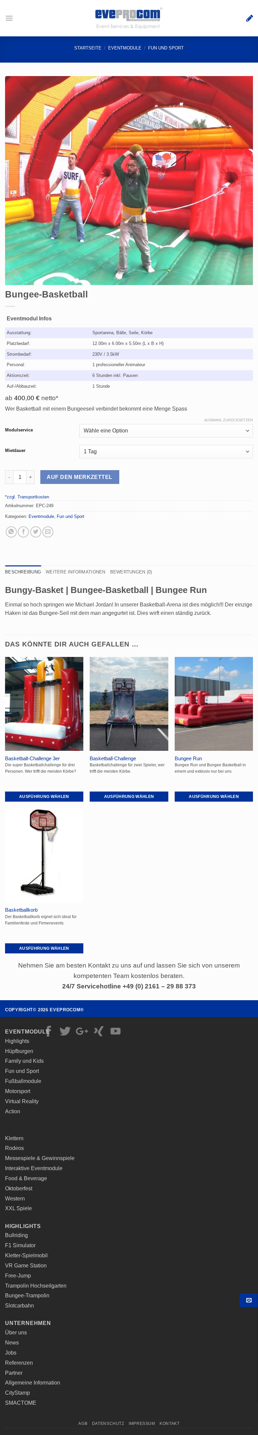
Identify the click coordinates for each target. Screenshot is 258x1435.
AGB (82, 1423)
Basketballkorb (21, 910)
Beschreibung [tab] (23, 571)
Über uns (16, 1332)
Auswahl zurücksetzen (228, 420)
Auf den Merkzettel (79, 477)
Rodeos (14, 1148)
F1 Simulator (20, 1245)
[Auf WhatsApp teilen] (11, 531)
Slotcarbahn (19, 1305)
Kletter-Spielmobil (26, 1255)
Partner (14, 1373)
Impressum (142, 1423)
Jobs (10, 1353)
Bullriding (16, 1235)
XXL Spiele (18, 1208)
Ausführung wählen (44, 796)
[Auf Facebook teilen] (23, 531)
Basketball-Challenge (113, 758)
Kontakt (249, 1300)
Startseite (87, 47)
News (12, 1342)
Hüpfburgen (19, 1051)
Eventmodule (124, 47)
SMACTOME (20, 1403)
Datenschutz (108, 1423)
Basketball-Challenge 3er (32, 758)
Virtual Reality (22, 1101)
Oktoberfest (18, 1188)
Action (12, 1111)
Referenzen (19, 1363)
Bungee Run (188, 758)
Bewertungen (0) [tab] (131, 571)
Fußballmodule (23, 1081)
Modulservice (19, 430)
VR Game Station (26, 1265)
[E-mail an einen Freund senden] (47, 531)
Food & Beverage (26, 1178)
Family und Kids (24, 1061)
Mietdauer (15, 450)
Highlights (17, 1041)
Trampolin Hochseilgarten (36, 1286)
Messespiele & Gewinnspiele (40, 1158)
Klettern (14, 1138)
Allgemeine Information (32, 1382)
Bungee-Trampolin (27, 1295)
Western (15, 1198)
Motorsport (17, 1091)
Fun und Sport (166, 47)
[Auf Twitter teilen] (35, 531)
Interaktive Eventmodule (33, 1168)
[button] (9, 18)
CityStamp (17, 1393)
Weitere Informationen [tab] (75, 571)
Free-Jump (18, 1275)
